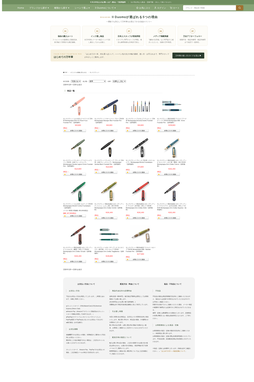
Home (20, 7)
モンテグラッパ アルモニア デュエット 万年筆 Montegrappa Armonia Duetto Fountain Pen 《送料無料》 (140, 120)
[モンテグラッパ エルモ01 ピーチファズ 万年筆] (78, 106)
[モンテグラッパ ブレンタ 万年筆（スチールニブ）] (140, 148)
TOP (66, 72)
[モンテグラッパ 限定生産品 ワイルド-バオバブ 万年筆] (140, 235)
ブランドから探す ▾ (39, 7)
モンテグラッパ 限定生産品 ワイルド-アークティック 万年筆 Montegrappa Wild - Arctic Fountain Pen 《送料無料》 (172, 120)
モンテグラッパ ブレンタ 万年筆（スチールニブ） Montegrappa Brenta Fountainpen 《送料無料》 (140, 162)
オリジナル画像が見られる (78, 72)
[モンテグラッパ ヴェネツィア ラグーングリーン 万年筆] (78, 148)
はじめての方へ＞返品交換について (173, 351)
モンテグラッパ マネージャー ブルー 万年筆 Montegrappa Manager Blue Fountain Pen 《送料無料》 (109, 120)
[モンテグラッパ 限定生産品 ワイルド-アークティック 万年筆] (172, 106)
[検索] (239, 7)
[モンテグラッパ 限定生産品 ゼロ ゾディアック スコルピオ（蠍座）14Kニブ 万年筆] (78, 235)
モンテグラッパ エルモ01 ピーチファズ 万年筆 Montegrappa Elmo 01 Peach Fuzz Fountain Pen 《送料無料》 (78, 120)
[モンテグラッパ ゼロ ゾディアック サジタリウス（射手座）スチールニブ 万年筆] (109, 235)
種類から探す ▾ (61, 7)
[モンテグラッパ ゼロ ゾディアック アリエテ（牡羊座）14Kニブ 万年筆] (140, 191)
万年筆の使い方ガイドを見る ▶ (188, 55)
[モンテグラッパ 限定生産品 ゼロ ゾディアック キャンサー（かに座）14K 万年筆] (172, 148)
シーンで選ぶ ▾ (82, 7)
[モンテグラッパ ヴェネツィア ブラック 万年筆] (109, 148)
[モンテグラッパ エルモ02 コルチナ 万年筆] (78, 191)
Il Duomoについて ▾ (105, 7)
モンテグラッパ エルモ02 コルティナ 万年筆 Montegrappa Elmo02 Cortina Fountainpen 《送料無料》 (78, 206)
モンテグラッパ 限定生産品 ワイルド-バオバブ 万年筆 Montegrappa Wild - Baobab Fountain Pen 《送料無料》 (140, 249)
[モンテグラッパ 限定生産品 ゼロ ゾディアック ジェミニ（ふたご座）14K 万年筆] (109, 191)
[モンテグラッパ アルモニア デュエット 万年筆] (140, 106)
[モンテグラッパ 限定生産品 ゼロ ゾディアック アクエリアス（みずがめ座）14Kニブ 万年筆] (172, 191)
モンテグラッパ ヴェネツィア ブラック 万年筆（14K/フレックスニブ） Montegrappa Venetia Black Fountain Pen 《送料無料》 (109, 162)
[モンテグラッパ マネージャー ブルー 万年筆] (109, 106)
